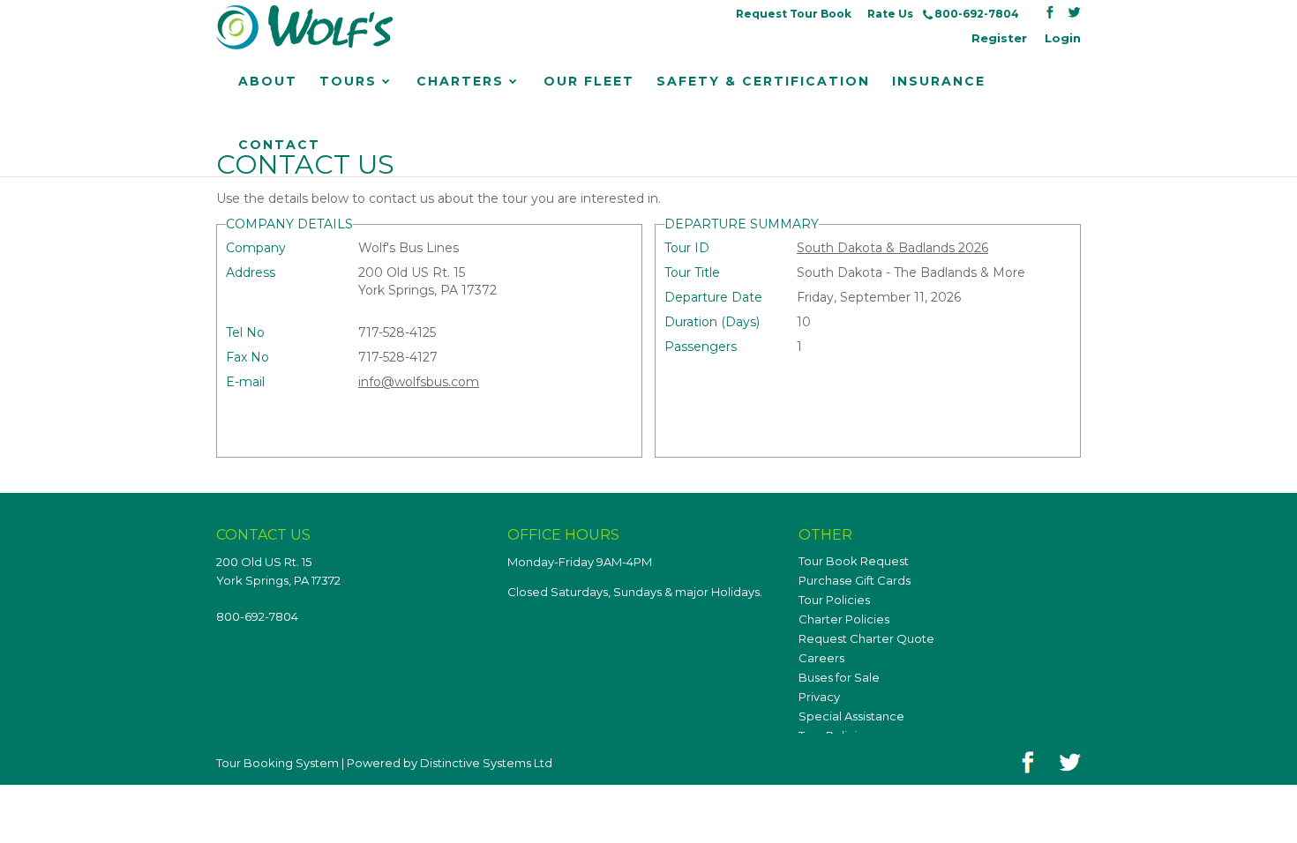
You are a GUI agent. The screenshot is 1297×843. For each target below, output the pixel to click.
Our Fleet (589, 81)
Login (1063, 38)
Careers (821, 658)
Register (999, 38)
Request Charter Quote (866, 638)
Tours (348, 81)
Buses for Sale (839, 677)
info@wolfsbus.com (418, 382)
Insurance (939, 81)
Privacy (819, 697)
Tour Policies (834, 600)
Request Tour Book (793, 13)
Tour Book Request (853, 561)
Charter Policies (843, 619)
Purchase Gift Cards (854, 580)
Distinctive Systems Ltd (486, 763)
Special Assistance (851, 716)
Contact (279, 145)
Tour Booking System (277, 763)
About (267, 81)
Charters (460, 81)
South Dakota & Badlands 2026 (892, 248)
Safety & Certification (763, 81)
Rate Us (890, 13)
